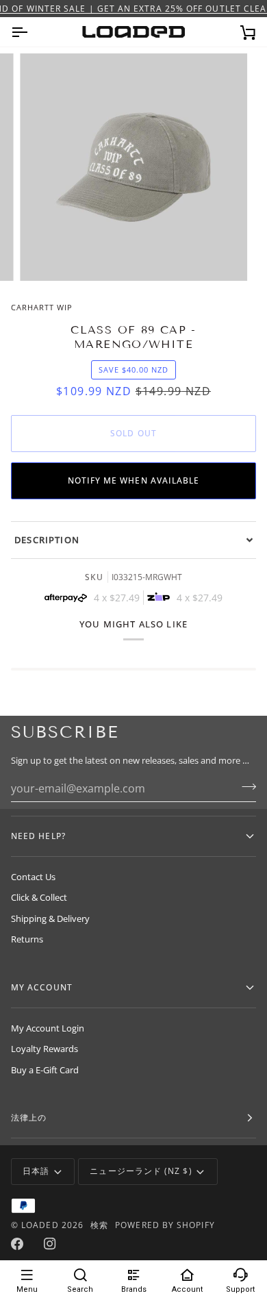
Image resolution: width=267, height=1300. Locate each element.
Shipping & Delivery (50, 918)
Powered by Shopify (164, 1225)
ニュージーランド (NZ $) (141, 1171)
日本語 (36, 1171)
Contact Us (33, 877)
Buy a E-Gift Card (45, 1070)
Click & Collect (39, 897)
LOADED (39, 1225)
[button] (133, 540)
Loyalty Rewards (44, 1048)
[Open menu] (31, 32)
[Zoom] (46, 255)
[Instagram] (50, 1244)
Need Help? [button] (38, 836)
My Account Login (47, 1028)
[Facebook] (17, 1244)
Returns (27, 939)
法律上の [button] (29, 1117)
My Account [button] (42, 987)
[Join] (244, 787)
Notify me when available (134, 480)
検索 (99, 1225)
